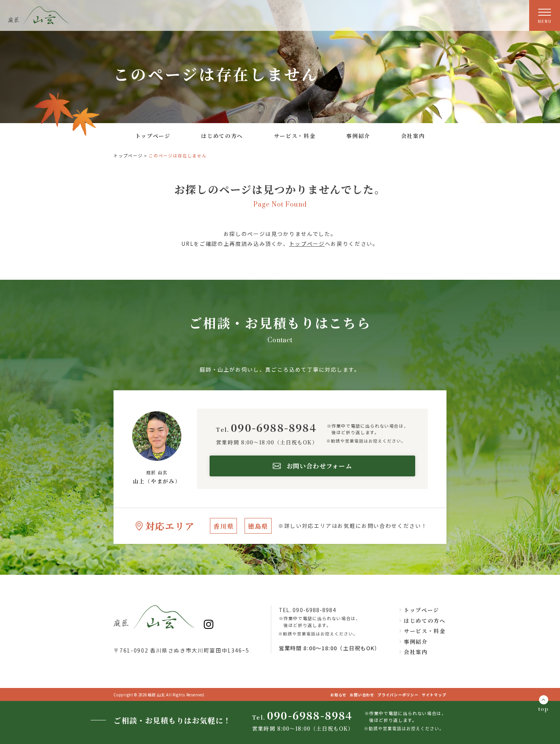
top (543, 709)
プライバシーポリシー (398, 695)
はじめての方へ (424, 620)
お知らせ (338, 695)
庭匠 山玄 (157, 695)
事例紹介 (415, 641)
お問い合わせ (362, 695)
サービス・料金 (424, 631)
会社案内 (415, 652)
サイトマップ (434, 695)
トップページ (128, 155)
